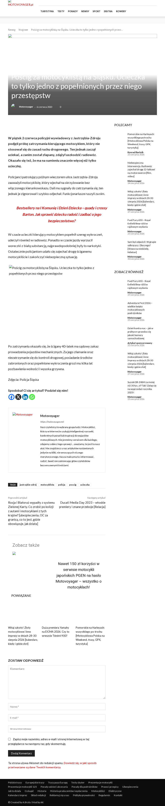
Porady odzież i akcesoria (54, 786)
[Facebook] (134, 3)
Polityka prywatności (84, 795)
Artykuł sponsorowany (140, 343)
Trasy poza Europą (57, 782)
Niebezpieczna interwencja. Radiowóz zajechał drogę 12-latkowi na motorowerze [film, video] (141, 169)
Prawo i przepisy (110, 786)
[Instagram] (141, 3)
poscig (72, 484)
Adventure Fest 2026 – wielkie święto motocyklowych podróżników (140, 308)
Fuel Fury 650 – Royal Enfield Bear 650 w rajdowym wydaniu (139, 223)
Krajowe (23, 29)
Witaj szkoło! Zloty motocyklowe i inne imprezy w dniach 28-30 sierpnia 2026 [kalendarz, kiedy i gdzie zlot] (23, 635)
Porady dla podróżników (84, 786)
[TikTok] (147, 3)
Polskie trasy (15, 782)
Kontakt (118, 795)
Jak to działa (14, 790)
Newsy (85, 11)
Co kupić (29, 790)
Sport (96, 11)
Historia (42, 790)
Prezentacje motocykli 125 (22, 786)
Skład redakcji (38, 795)
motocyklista (47, 484)
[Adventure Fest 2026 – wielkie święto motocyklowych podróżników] (118, 306)
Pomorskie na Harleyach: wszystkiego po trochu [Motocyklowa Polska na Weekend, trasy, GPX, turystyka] (90, 635)
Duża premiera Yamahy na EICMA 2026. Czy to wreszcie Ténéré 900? (55, 631)
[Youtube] (154, 3)
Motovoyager (26, 106)
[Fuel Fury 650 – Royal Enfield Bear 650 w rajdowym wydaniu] (118, 223)
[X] (18, 397)
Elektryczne (115, 790)
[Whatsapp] (32, 397)
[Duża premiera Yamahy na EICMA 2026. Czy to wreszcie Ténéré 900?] (57, 613)
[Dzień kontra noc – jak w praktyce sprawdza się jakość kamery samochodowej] (118, 331)
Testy (60, 11)
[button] (152, 11)
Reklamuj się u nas (59, 795)
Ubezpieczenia (130, 786)
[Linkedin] (25, 397)
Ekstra (108, 11)
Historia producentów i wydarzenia (69, 790)
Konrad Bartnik (135, 152)
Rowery (121, 11)
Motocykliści (98, 790)
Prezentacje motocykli (100, 782)
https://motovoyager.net (52, 421)
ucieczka (85, 484)
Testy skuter (78, 782)
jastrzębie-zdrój (28, 484)
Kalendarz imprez (17, 795)
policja (61, 484)
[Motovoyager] (15, 107)
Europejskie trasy (35, 782)
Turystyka (47, 11)
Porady (73, 11)
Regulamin (104, 795)
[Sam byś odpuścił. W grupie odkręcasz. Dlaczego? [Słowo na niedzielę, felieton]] (118, 245)
